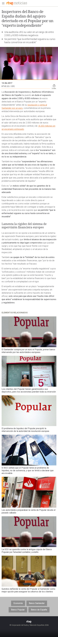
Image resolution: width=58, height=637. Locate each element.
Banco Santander (37, 603)
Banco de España (39, 609)
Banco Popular (18, 609)
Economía (18, 603)
